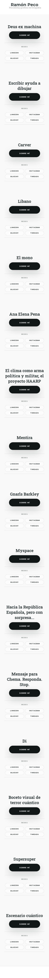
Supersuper (24, 859)
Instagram (34, 53)
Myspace (24, 550)
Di (24, 741)
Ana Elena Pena (24, 314)
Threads (34, 58)
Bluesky (14, 58)
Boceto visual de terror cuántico (24, 800)
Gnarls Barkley (24, 494)
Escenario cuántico (24, 915)
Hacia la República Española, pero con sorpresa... (24, 612)
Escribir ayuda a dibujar (24, 85)
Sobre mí (24, 35)
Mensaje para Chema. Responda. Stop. (24, 679)
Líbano (24, 201)
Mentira (24, 437)
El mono (25, 257)
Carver (24, 144)
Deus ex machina (24, 26)
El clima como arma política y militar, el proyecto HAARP (24, 376)
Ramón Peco (24, 4)
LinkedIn (14, 53)
